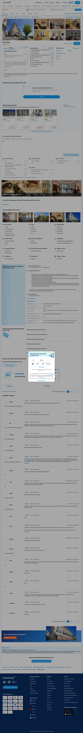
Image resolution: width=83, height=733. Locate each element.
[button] (41, 367)
